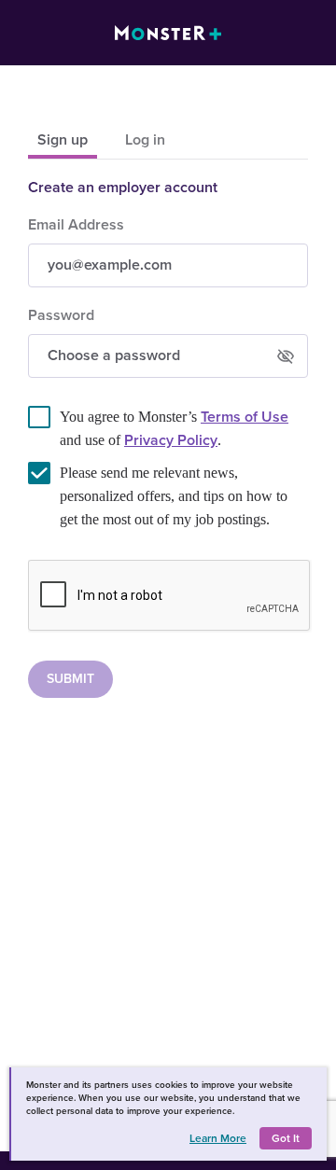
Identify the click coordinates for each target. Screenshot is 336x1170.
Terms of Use (244, 417)
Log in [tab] (145, 140)
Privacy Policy (170, 440)
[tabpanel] (168, 438)
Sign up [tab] (62, 140)
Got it (286, 1138)
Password (61, 315)
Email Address (76, 225)
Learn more (217, 1138)
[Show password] (286, 356)
